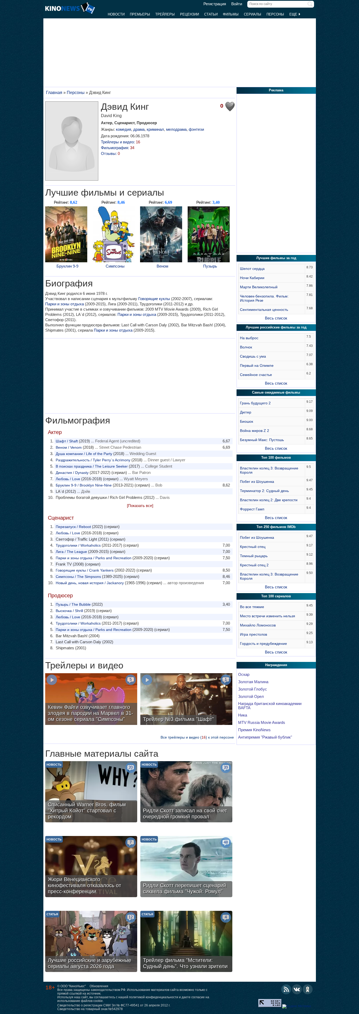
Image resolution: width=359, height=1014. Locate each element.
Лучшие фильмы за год (276, 258)
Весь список (276, 318)
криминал (155, 129)
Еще (293, 14)
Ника (242, 715)
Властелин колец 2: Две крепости (269, 500)
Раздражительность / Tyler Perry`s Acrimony (93, 460)
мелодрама (176, 129)
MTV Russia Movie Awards (261, 722)
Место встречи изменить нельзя (267, 616)
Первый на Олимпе (257, 365)
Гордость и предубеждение (263, 643)
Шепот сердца (252, 268)
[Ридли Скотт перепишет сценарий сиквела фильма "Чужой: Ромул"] (186, 867)
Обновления (99, 986)
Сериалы (252, 14)
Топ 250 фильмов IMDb (276, 527)
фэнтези (196, 129)
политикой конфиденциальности (153, 997)
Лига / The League (71, 552)
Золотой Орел (251, 696)
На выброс (249, 338)
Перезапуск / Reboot (73, 527)
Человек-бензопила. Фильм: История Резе (264, 298)
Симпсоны (115, 266)
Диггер (245, 412)
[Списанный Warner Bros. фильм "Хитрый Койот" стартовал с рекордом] (91, 792)
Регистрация (214, 4)
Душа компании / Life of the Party (84, 454)
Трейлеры (165, 14)
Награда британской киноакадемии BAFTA (269, 706)
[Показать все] (140, 505)
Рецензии (189, 14)
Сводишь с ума (253, 356)
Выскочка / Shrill (69, 611)
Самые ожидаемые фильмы (276, 392)
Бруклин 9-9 (67, 266)
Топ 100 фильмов (276, 457)
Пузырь (210, 266)
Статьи (211, 14)
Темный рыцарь (254, 556)
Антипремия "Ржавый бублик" (265, 737)
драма (139, 129)
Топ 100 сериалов (276, 596)
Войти (236, 4)
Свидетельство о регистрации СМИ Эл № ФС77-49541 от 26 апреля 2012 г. (113, 1005)
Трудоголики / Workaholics (78, 545)
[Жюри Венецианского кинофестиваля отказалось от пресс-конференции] (91, 867)
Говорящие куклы (154, 298)
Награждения (276, 665)
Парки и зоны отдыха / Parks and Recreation (93, 558)
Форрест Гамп (252, 509)
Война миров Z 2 (254, 430)
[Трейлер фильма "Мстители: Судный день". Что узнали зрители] (186, 942)
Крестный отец (252, 547)
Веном (162, 266)
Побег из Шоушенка (257, 481)
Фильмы (231, 14)
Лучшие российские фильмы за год (276, 327)
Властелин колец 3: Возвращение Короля (269, 470)
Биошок (246, 421)
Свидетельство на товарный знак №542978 (90, 1009)
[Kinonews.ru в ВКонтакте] (297, 989)
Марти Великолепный (259, 287)
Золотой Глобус (252, 689)
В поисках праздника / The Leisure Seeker (92, 466)
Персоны (275, 14)
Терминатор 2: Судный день (264, 491)
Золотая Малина (253, 682)
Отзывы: (110, 153)
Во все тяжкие (252, 607)
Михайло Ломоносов (258, 625)
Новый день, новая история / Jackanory (90, 583)
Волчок (246, 347)
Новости (116, 14)
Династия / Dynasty (72, 473)
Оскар (243, 674)
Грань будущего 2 (255, 403)
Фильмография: (117, 147)
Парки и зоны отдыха (64, 304)
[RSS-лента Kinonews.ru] (286, 989)
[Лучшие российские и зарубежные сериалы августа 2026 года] (91, 942)
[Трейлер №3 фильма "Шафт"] (186, 699)
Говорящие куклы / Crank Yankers (85, 570)
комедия (123, 129)
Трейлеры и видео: (120, 142)
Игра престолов (253, 634)
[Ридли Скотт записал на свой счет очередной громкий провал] (186, 792)
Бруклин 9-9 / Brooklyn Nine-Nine (84, 485)
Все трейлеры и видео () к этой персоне (197, 737)
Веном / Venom (69, 447)
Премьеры (140, 14)
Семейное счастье (256, 375)
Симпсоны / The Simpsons (78, 576)
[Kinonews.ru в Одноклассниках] (308, 989)
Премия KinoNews (254, 730)
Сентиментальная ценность (264, 309)
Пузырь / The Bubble (73, 604)
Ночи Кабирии (252, 278)
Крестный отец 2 (254, 565)
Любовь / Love (68, 479)
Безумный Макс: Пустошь (262, 440)
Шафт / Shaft (67, 441)
